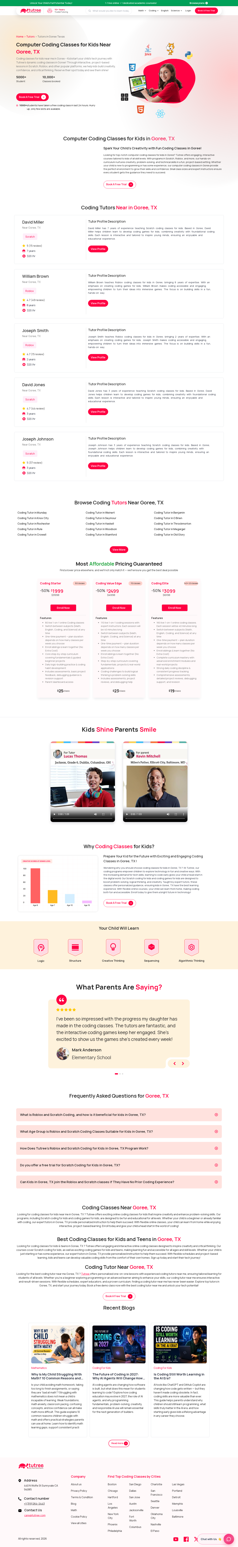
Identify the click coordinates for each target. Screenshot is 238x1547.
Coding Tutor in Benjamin (169, 512)
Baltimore (177, 1516)
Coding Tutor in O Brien (168, 518)
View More (119, 549)
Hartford (113, 1497)
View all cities (78, 1523)
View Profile (98, 249)
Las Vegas (178, 1484)
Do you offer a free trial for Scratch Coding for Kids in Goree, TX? (70, 1165)
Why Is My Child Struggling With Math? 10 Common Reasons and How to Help (56, 1376)
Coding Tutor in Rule (29, 529)
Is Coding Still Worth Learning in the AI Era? (179, 1376)
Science (175, 10)
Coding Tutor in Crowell (31, 534)
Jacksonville (136, 1510)
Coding (152, 10)
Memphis (177, 1503)
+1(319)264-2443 (34, 1503)
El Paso (155, 1531)
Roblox (29, 291)
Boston (112, 1484)
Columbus (135, 1527)
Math (141, 10)
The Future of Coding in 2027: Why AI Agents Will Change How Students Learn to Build (117, 1376)
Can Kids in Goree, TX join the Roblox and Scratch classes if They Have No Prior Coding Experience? (97, 1182)
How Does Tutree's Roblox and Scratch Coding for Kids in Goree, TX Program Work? (84, 1148)
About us (76, 1484)
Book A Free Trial (206, 10)
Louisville (177, 1510)
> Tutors (29, 36)
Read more (117, 1443)
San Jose (134, 1497)
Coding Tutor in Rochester (33, 523)
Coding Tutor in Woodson (101, 529)
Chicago (113, 1491)
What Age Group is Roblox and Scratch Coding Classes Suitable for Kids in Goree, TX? (86, 1131)
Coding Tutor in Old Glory (169, 534)
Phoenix (112, 1524)
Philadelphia (115, 1531)
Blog (73, 1503)
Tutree (85, 1274)
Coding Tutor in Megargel (169, 529)
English (165, 10)
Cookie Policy (79, 1516)
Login (188, 10)
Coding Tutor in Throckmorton (172, 523)
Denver (155, 1507)
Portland (177, 1491)
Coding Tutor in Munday (32, 512)
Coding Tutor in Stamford (101, 534)
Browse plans (197, 3)
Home (19, 36)
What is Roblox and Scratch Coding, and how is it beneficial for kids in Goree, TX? (83, 1114)
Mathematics (39, 1368)
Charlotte (156, 1484)
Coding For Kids (101, 1368)
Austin (133, 1503)
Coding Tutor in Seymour (101, 518)
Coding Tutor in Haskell (100, 523)
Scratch (30, 236)
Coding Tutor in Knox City (33, 518)
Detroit (176, 1497)
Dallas (132, 1491)
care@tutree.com (34, 1515)
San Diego (135, 1484)
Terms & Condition (82, 1497)
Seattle (155, 1501)
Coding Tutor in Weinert (100, 512)
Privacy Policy (79, 1491)
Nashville (156, 1524)
